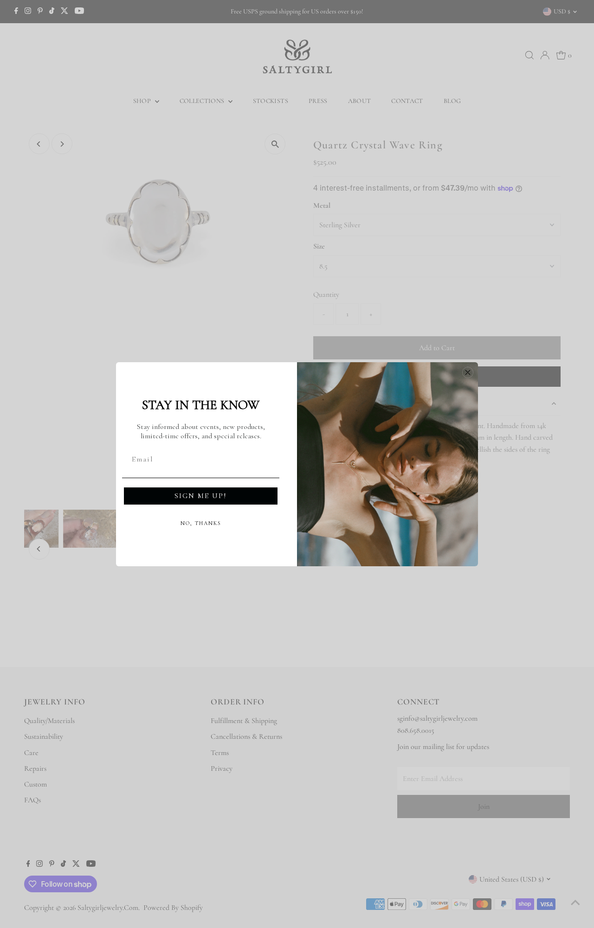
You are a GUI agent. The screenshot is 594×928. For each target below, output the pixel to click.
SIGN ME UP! (200, 495)
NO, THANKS (201, 523)
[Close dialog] (467, 372)
